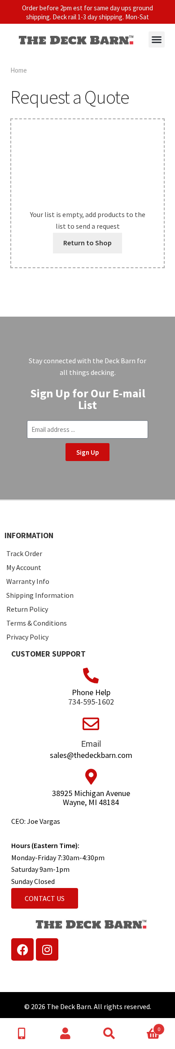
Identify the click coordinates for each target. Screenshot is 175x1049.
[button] (157, 39)
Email (91, 744)
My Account (23, 567)
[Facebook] (22, 949)
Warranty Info (27, 581)
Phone (22, 1034)
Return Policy (27, 609)
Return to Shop (87, 242)
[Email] (91, 724)
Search (109, 1034)
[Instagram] (47, 949)
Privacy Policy (27, 636)
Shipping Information (40, 595)
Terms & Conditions (36, 622)
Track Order (24, 553)
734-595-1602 (91, 701)
